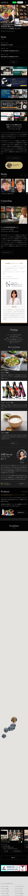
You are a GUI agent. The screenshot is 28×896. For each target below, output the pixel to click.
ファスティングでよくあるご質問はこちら (7, 483)
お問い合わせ (20, 2)
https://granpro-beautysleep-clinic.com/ (11, 278)
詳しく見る (6, 851)
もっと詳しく (13, 443)
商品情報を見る (21, 512)
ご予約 (15, 2)
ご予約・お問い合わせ (17, 851)
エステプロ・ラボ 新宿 (4, 893)
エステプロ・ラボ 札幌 (4, 886)
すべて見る (13, 62)
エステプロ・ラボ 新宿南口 (19, 893)
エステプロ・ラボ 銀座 (4, 888)
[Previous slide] (21, 175)
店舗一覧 (13, 857)
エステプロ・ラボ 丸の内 (19, 888)
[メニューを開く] (25, 2)
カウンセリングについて (6, 252)
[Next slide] (25, 175)
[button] (14, 720)
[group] (13, 186)
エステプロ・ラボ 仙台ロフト (19, 886)
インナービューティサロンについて (7, 883)
